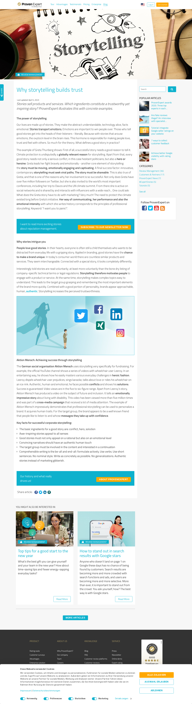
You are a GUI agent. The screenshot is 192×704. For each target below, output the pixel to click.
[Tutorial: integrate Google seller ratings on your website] (144, 131)
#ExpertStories (147, 181)
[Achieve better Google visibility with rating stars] (144, 156)
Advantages (62, 4)
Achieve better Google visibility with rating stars (161, 156)
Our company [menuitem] (62, 654)
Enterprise (96, 4)
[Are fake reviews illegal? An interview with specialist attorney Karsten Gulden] (144, 119)
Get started (162, 4)
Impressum (25, 691)
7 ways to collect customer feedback (160, 142)
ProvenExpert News (150, 178)
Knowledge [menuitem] (90, 641)
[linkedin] (45, 492)
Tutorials (144, 185)
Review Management (31, 74)
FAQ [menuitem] (86, 654)
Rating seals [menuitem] (35, 651)
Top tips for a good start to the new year (43, 553)
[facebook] (36, 492)
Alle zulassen (156, 675)
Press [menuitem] (114, 651)
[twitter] (40, 492)
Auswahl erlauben (156, 682)
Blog (105, 4)
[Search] (172, 89)
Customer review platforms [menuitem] (95, 658)
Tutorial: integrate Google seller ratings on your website (162, 130)
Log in (151, 4)
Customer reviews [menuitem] (92, 662)
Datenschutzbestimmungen (46, 691)
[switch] (46, 698)
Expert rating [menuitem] (117, 662)
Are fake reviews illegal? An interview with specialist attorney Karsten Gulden (161, 118)
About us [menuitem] (62, 641)
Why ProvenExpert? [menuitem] (65, 651)
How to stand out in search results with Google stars (102, 553)
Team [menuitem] (59, 658)
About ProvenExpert (113, 479)
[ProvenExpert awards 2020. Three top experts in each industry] (144, 106)
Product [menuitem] (34, 641)
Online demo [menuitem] (117, 658)
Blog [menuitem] (86, 651)
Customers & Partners (151, 174)
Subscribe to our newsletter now (104, 227)
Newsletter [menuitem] (116, 654)
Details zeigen (121, 699)
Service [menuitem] (116, 641)
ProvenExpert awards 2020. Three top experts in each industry (161, 105)
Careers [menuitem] (60, 662)
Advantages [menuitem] (34, 658)
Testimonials (75, 4)
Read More (62, 599)
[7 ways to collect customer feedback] (144, 144)
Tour (52, 4)
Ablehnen (157, 690)
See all (142, 191)
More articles (75, 618)
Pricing (86, 4)
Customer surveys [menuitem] (37, 654)
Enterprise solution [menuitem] (37, 662)
